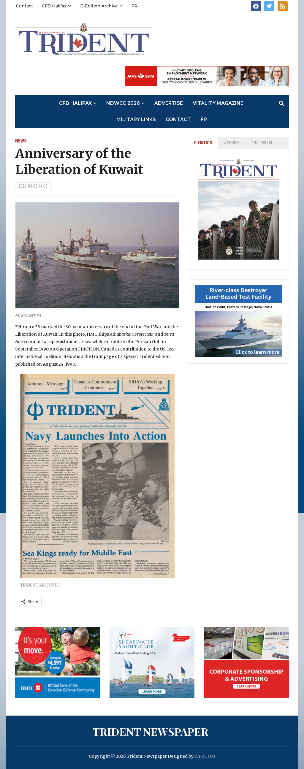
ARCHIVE (232, 142)
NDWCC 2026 (123, 103)
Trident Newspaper (150, 731)
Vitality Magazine (218, 103)
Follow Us (261, 142)
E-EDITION (203, 142)
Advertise (168, 103)
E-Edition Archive (99, 6)
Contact (24, 6)
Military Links (136, 119)
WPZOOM (204, 756)
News (21, 141)
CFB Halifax (54, 6)
